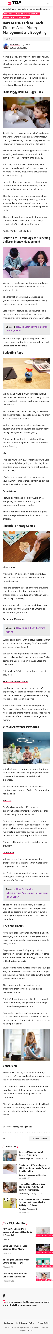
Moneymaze (9, 567)
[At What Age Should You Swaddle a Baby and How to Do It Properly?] (43, 1231)
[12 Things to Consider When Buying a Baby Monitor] (43, 1262)
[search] (48, 3)
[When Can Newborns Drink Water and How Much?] (43, 1248)
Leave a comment (41, 1138)
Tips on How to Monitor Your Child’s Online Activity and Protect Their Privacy (32, 1187)
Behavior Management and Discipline (21, 14)
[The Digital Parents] (15, 3)
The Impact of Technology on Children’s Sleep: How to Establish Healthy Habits (34, 1168)
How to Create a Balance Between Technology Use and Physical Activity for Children (34, 1202)
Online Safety (24, 1194)
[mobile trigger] (5, 3)
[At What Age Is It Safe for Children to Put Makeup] (43, 1276)
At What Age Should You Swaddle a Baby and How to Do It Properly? (17, 1231)
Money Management (22, 1126)
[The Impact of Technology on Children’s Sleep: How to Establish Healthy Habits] (10, 1169)
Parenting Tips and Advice (16, 17)
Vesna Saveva (15, 44)
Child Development (26, 1159)
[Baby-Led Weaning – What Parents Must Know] (10, 1155)
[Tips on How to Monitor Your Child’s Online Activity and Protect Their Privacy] (10, 1187)
